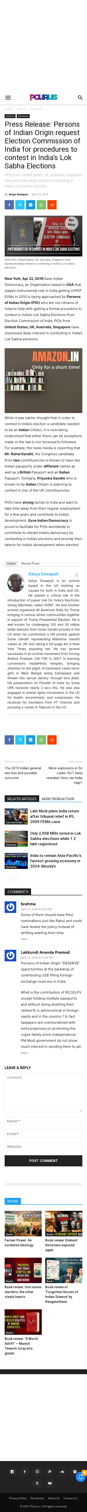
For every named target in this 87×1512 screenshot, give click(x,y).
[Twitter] (20, 204)
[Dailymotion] (12, 1471)
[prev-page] (7, 878)
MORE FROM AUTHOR (58, 799)
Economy (11, 866)
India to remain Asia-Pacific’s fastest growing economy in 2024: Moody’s (55, 860)
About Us (54, 1498)
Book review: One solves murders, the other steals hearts (23, 1292)
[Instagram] (37, 1471)
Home (9, 109)
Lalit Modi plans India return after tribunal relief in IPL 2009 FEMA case (54, 816)
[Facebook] (9, 204)
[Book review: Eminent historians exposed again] (63, 1223)
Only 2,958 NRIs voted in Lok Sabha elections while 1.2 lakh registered (55, 838)
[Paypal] (50, 1471)
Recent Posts (30, 563)
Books (9, 1234)
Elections (36, 109)
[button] (7, 98)
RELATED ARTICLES (21, 799)
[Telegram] (30, 204)
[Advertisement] (43, 45)
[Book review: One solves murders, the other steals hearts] (23, 1270)
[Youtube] (50, 1483)
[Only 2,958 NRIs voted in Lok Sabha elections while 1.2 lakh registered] (16, 839)
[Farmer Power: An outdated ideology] (23, 1223)
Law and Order (14, 822)
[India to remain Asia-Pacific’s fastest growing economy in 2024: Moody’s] (16, 861)
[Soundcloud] (62, 1471)
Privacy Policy (18, 1498)
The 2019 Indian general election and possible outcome (23, 773)
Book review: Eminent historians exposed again (61, 1245)
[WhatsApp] (41, 204)
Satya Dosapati (18, 194)
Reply (24, 939)
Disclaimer (37, 1498)
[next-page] (15, 878)
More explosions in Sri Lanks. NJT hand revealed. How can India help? (64, 775)
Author (11, 563)
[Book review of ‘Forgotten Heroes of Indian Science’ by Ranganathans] (63, 1270)
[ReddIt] (52, 204)
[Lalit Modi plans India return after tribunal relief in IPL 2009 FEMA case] (16, 816)
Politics (21, 109)
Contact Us (71, 1498)
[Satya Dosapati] (16, 583)
